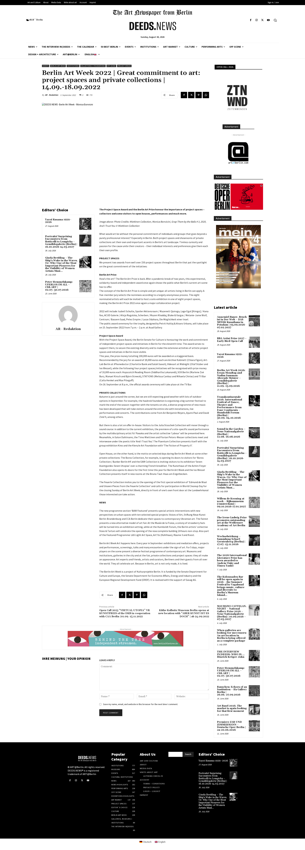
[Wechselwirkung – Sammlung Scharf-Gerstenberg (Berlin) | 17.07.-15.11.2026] (254, 540)
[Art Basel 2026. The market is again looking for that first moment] (254, 709)
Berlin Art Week (58, 66)
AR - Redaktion (51, 95)
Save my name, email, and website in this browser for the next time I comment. (140, 704)
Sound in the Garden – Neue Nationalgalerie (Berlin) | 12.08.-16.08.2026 (231, 433)
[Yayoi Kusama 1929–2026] (85, 224)
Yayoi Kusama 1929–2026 (58, 221)
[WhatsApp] (206, 95)
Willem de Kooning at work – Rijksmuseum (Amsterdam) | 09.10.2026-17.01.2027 (231, 502)
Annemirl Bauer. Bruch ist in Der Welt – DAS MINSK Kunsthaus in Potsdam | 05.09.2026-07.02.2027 (232, 322)
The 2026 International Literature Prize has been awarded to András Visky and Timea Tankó (232, 560)
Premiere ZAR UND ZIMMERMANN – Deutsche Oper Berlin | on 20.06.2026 (231, 726)
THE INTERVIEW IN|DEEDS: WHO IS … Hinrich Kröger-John (230, 654)
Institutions (73, 66)
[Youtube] (268, 20)
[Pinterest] (198, 95)
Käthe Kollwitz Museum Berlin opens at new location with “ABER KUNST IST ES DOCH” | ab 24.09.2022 (183, 613)
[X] (262, 20)
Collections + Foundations (93, 66)
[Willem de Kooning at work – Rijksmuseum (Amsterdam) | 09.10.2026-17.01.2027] (254, 502)
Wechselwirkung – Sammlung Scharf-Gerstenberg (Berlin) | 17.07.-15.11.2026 (231, 540)
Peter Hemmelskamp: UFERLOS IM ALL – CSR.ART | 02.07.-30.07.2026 (59, 285)
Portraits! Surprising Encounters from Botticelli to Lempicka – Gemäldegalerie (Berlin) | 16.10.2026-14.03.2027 (61, 241)
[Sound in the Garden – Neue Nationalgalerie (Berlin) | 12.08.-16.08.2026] (254, 432)
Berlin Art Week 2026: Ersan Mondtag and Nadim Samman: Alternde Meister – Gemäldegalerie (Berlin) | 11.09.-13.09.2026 (231, 378)
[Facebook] (250, 20)
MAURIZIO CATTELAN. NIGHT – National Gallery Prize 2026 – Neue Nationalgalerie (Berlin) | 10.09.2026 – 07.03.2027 (232, 613)
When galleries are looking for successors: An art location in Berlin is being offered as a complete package (232, 635)
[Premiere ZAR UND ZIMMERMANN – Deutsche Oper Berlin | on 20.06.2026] (254, 725)
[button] (275, 20)
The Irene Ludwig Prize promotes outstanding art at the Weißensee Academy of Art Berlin (232, 521)
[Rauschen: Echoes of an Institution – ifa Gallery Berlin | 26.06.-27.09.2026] (254, 690)
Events (46, 66)
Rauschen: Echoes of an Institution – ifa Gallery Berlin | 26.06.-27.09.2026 (232, 690)
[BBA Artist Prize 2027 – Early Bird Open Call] (254, 342)
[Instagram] (256, 20)
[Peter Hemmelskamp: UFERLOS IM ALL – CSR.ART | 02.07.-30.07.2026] (85, 286)
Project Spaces (124, 66)
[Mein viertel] (238, 256)
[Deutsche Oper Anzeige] (238, 197)
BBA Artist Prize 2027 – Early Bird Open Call (232, 340)
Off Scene (111, 66)
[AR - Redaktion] (68, 315)
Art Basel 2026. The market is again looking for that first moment (232, 708)
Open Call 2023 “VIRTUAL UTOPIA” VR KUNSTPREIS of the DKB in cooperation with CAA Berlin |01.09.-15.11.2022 (124, 613)
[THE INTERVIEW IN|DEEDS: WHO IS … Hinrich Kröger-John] (254, 655)
